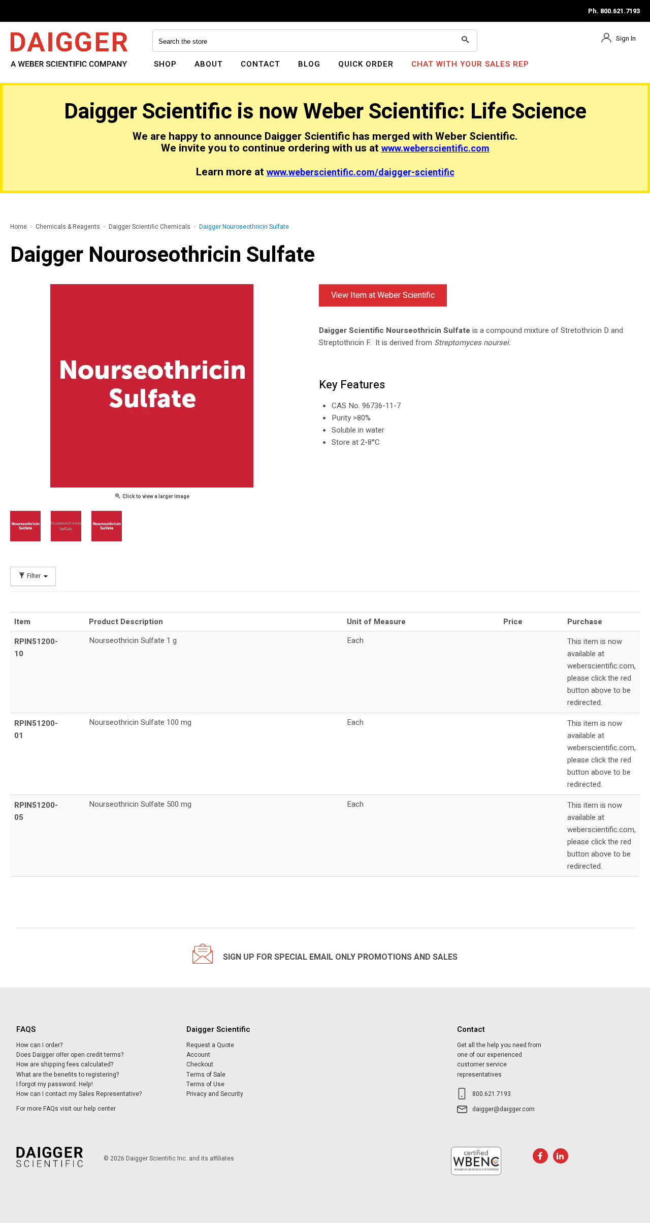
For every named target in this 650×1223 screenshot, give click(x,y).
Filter (33, 576)
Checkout (199, 1064)
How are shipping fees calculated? (64, 1064)
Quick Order (366, 64)
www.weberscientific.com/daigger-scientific (360, 172)
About (208, 64)
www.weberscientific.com (435, 149)
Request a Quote (210, 1045)
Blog (309, 64)
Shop (165, 64)
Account (198, 1054)
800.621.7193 (491, 1093)
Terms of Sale (205, 1074)
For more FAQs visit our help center (66, 1108)
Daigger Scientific (38, 70)
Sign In (626, 38)
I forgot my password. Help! (54, 1084)
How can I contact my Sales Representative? (79, 1093)
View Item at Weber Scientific (383, 295)
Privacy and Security (214, 1093)
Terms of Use (205, 1084)
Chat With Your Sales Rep (470, 64)
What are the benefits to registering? (67, 1074)
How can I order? (39, 1045)
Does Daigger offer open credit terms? (69, 1054)
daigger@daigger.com (503, 1109)
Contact (260, 64)
